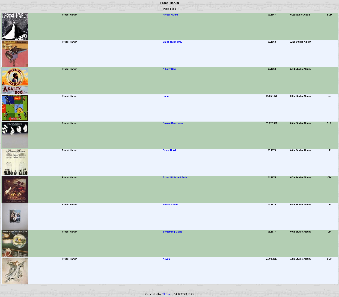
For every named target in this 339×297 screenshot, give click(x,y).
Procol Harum (170, 14)
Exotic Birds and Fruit (175, 177)
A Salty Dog (169, 69)
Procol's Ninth (170, 204)
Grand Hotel (169, 150)
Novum (167, 259)
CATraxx (167, 294)
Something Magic (172, 231)
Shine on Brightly (172, 42)
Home (166, 96)
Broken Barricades (173, 123)
